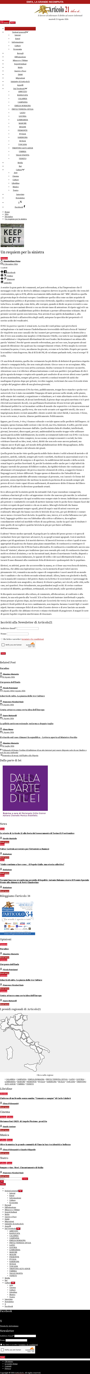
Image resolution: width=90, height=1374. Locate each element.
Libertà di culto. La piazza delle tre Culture (22, 696)
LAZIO (22, 113)
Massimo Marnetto (11, 674)
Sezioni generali (19, 32)
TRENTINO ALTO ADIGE (22, 148)
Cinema (15, 176)
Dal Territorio (19, 88)
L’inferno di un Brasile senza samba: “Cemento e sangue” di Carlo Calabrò (35, 1098)
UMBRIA (22, 151)
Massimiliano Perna (11, 261)
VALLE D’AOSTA (22, 155)
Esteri (17, 39)
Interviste (20, 194)
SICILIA (22, 141)
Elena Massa (8, 729)
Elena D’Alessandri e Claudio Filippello (19, 1149)
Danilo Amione (9, 1126)
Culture (18, 46)
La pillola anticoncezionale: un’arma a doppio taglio (26, 723)
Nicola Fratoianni (10, 688)
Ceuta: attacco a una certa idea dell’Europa (22, 709)
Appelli (20, 85)
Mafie (20, 67)
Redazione (7, 854)
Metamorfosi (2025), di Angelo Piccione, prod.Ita (23, 1121)
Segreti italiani (20, 64)
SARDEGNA (23, 137)
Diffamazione (20, 57)
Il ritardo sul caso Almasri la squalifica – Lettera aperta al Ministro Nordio (38, 737)
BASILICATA (22, 95)
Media (20, 163)
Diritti (20, 74)
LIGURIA (22, 116)
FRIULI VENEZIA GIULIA (22, 109)
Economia (17, 49)
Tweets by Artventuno (9, 1326)
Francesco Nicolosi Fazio (13, 702)
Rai (20, 166)
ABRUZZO (22, 91)
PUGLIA (22, 134)
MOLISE (22, 127)
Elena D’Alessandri (11, 1103)
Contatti (8, 1366)
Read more (4, 842)
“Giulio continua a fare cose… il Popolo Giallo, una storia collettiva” (32, 864)
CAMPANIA (23, 102)
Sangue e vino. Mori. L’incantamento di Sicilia (21, 1167)
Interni (18, 35)
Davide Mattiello (10, 838)
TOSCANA (22, 144)
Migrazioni (20, 78)
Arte (15, 173)
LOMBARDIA (22, 120)
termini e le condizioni (33, 639)
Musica (16, 187)
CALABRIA (22, 98)
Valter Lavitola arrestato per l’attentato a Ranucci (24, 849)
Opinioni (4, 258)
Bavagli (20, 53)
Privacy (8, 1368)
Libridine (15, 183)
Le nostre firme (11, 1364)
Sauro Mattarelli (10, 715)
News (2, 829)
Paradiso (4, 668)
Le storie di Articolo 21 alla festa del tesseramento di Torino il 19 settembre (37, 833)
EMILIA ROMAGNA (23, 106)
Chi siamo (9, 1361)
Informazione (17, 42)
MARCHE (22, 123)
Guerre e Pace (20, 71)
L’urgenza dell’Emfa (10, 682)
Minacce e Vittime (20, 60)
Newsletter (20, 198)
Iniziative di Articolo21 (20, 81)
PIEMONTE (22, 130)
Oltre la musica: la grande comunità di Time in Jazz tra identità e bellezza (35, 1144)
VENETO (22, 158)
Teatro (15, 190)
